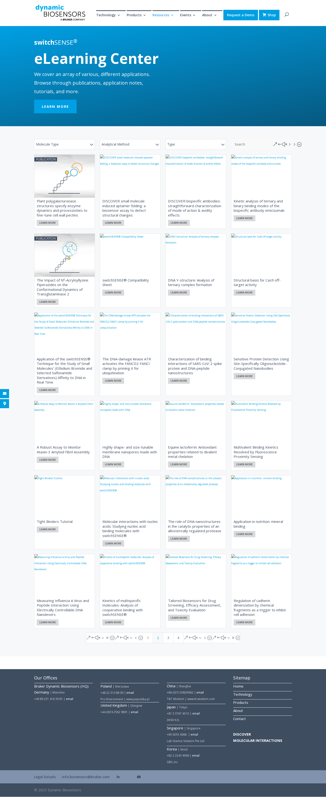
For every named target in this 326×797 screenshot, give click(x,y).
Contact (239, 718)
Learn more (55, 106)
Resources (160, 15)
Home (238, 686)
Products (240, 702)
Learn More (47, 222)
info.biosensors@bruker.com (86, 777)
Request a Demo (240, 15)
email (69, 699)
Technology (106, 15)
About (238, 710)
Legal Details (45, 777)
